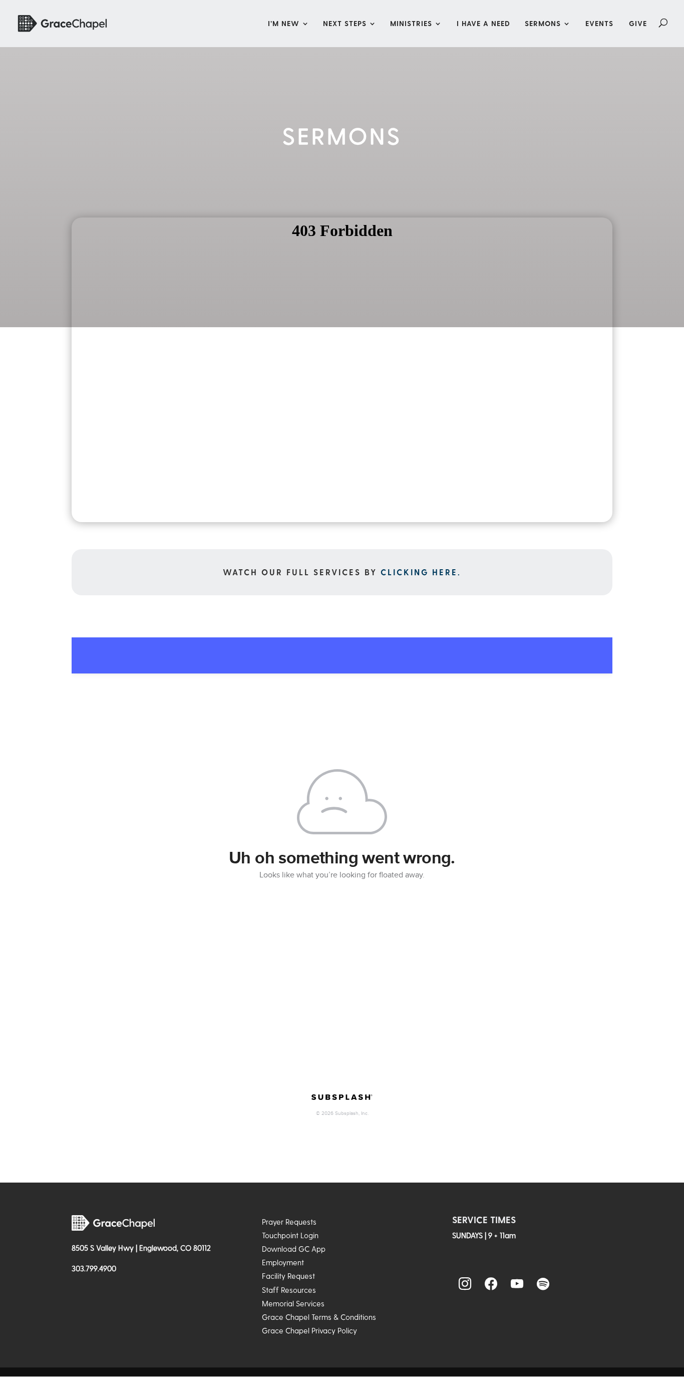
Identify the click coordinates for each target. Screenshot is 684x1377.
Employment (283, 1262)
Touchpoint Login (290, 1235)
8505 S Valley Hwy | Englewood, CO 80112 (141, 1247)
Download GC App (293, 1248)
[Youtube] (517, 1284)
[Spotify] (543, 1284)
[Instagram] (465, 1284)
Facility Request (288, 1275)
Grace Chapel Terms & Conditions (319, 1316)
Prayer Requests (289, 1221)
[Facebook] (491, 1284)
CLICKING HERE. (421, 572)
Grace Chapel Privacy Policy (309, 1330)
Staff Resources (289, 1289)
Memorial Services (293, 1303)
